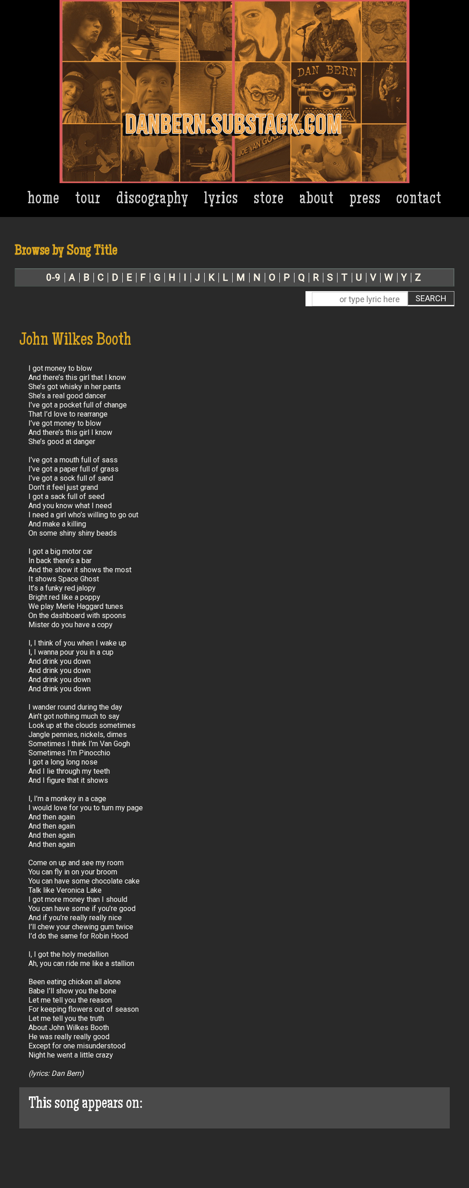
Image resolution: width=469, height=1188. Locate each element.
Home (44, 199)
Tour (88, 199)
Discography (152, 199)
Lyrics (221, 199)
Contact (419, 199)
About (317, 199)
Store (269, 199)
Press (365, 199)
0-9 (53, 277)
